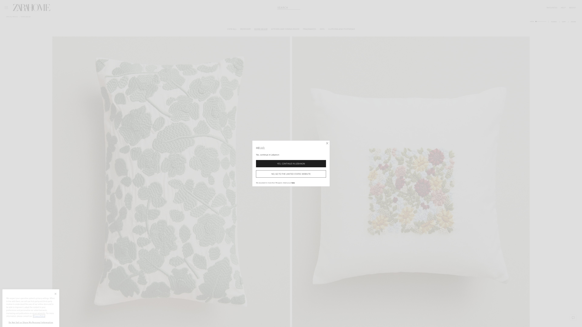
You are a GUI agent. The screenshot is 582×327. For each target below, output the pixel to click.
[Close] (327, 143)
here (293, 183)
